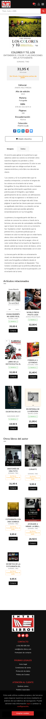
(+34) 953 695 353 (23, 646)
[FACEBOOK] (19, 635)
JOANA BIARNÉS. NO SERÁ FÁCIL (13, 315)
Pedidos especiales (23, 690)
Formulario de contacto (23, 653)
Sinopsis (10, 149)
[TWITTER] (23, 635)
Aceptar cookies (22, 713)
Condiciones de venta (23, 668)
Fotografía (23, 100)
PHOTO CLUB (23, 126)
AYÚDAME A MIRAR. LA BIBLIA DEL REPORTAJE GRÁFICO (33, 525)
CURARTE (33, 469)
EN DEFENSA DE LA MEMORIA (32, 410)
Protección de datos (23, 671)
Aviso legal (23, 664)
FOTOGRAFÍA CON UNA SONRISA (13, 520)
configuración (22, 706)
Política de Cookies (23, 675)
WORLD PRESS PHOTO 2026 (33, 313)
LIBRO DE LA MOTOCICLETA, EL (13, 363)
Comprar (13, 331)
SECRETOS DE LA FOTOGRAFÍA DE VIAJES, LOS (13, 565)
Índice (23, 149)
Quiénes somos (23, 686)
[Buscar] (43, 11)
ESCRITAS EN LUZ (13, 412)
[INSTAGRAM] (26, 635)
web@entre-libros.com (23, 649)
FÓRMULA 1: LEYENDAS (33, 361)
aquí (28, 703)
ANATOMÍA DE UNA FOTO (13, 470)
